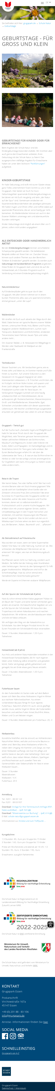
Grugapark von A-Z (10, 1053)
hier (45, 1022)
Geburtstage (10, 26)
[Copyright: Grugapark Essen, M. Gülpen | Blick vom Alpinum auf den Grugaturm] (27, 71)
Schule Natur (45, 23)
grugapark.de (29, 23)
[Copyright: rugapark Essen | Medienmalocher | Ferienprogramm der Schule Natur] (27, 110)
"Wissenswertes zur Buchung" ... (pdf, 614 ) (32, 813)
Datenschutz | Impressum (14, 1088)
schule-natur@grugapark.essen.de (23, 816)
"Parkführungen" (37, 163)
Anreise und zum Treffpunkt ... (32, 821)
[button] (50, 2)
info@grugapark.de (13, 1015)
